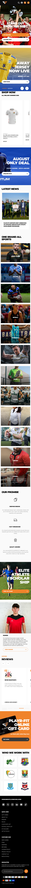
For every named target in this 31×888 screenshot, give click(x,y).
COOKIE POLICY (6, 849)
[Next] (8, 663)
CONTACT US (5, 854)
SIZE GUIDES (5, 840)
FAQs (3, 842)
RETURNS (4, 847)
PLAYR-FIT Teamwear (9, 883)
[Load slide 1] (4, 88)
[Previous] (3, 663)
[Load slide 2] (10, 88)
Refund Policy (5, 856)
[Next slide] (27, 88)
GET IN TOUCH (5, 831)
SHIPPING (4, 844)
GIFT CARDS (5, 815)
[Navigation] (28, 3)
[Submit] (26, 871)
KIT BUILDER (5, 829)
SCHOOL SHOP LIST (7, 826)
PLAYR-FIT (5, 133)
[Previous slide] (22, 88)
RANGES (4, 819)
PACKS (3, 822)
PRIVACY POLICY (6, 851)
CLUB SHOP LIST (6, 824)
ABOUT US (4, 817)
